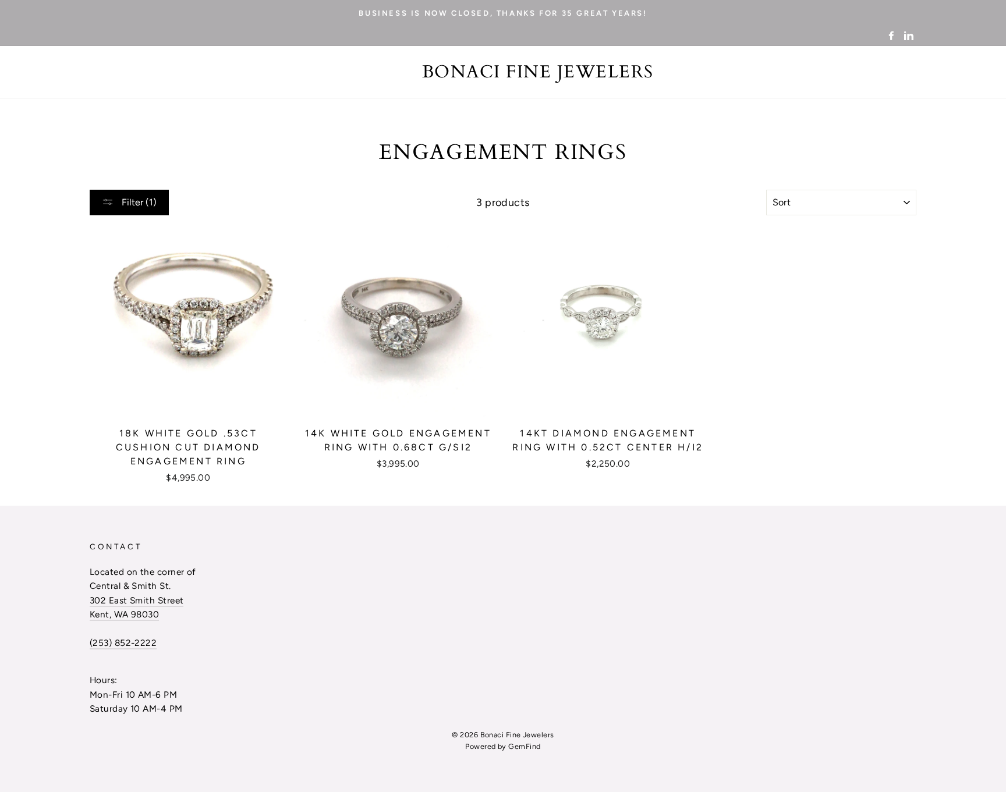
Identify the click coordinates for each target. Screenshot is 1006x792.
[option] (503, 13)
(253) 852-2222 (123, 642)
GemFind (524, 746)
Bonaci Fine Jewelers (538, 72)
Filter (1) (138, 202)
